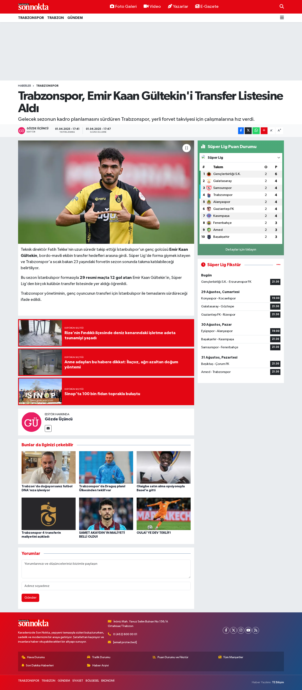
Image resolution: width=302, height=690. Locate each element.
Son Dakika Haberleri (40, 665)
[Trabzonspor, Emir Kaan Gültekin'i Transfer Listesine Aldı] (106, 192)
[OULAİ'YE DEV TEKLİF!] (164, 513)
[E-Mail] (48, 428)
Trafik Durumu (101, 657)
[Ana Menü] (282, 18)
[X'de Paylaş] (248, 130)
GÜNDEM (75, 18)
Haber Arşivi (100, 665)
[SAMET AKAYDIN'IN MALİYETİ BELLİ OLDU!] (106, 513)
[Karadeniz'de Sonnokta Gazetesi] (33, 7)
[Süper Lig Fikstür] (278, 265)
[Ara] (282, 6)
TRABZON (55, 18)
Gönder (30, 597)
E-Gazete (209, 6)
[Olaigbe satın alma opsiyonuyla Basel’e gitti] (164, 467)
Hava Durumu (36, 657)
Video (155, 6)
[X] (233, 630)
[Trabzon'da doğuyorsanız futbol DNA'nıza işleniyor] (49, 467)
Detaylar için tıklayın (241, 249)
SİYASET (77, 680)
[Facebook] (226, 630)
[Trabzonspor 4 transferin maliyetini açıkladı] (49, 513)
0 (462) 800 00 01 (125, 634)
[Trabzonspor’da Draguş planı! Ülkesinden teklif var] (106, 467)
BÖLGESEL (92, 680)
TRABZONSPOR (31, 18)
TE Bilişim (278, 682)
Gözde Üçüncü (59, 419)
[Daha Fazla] (264, 130)
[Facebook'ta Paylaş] (241, 130)
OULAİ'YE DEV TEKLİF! (154, 532)
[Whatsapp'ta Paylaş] (256, 130)
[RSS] (255, 630)
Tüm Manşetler (233, 657)
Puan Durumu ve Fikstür (173, 657)
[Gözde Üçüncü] (31, 422)
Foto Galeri (126, 6)
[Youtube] (248, 630)
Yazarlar (180, 6)
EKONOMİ (107, 680)
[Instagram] (240, 630)
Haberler (24, 85)
